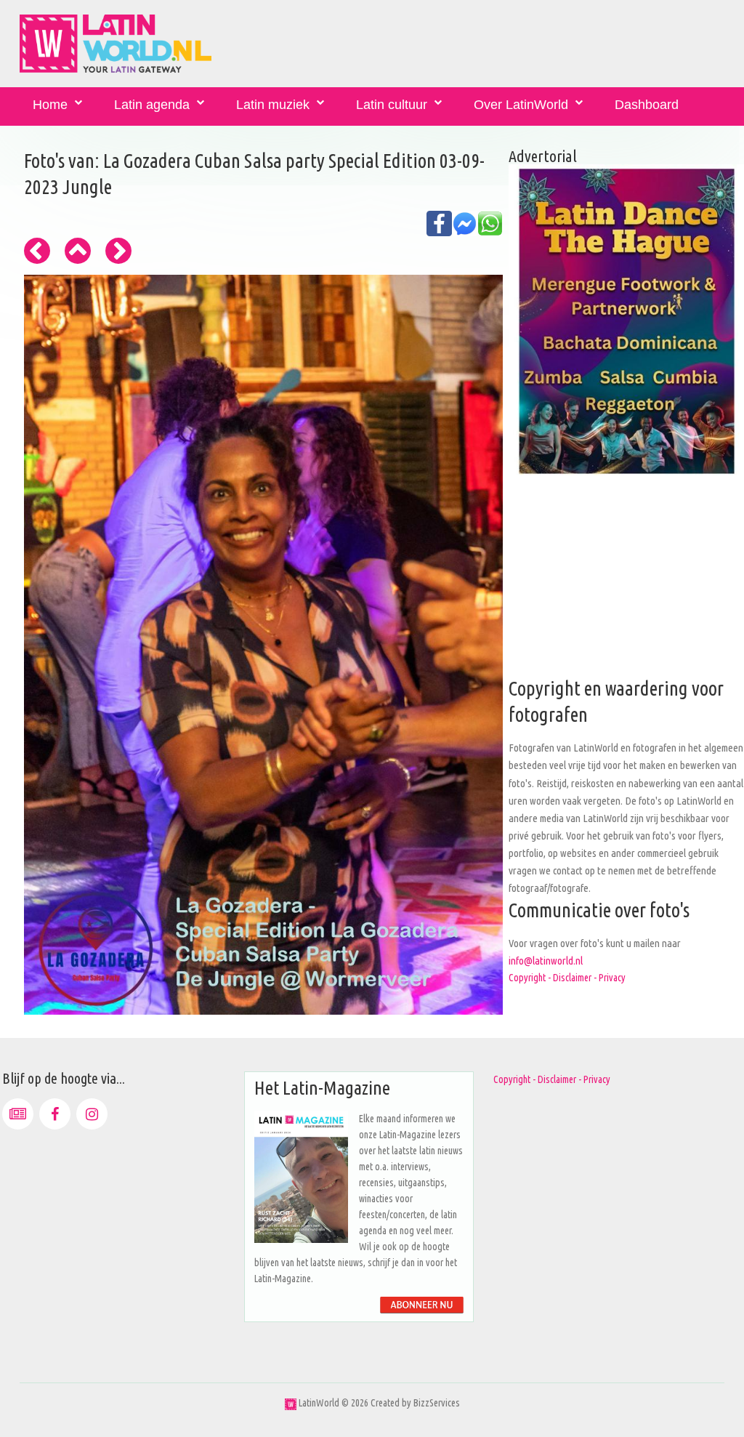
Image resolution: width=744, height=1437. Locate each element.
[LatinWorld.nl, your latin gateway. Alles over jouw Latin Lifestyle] (290, 1403)
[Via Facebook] (54, 1114)
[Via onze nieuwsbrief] (17, 1114)
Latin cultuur (391, 104)
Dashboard (647, 104)
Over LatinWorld (521, 104)
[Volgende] (118, 251)
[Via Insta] (92, 1114)
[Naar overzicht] (78, 251)
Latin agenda (152, 104)
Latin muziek (273, 104)
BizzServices (436, 1403)
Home (50, 104)
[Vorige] (37, 251)
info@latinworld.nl (546, 960)
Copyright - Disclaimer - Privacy (567, 977)
